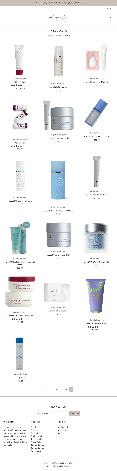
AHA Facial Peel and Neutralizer (20, 315)
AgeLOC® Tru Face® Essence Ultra (97, 262)
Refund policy (36, 451)
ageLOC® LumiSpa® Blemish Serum (58, 210)
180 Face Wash (20, 82)
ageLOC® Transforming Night (58, 255)
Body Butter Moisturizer (96, 323)
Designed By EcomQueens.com (58, 466)
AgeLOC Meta (20, 142)
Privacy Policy (36, 442)
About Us (34, 430)
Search (33, 427)
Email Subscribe (37, 436)
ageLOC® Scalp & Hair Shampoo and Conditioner (20, 263)
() (108, 8)
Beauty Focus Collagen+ (58, 310)
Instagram (64, 430)
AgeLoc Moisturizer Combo (58, 138)
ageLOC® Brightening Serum (20, 201)
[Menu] (4, 18)
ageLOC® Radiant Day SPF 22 (96, 194)
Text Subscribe (36, 439)
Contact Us (35, 433)
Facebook (64, 427)
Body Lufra (20, 377)
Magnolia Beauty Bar (20, 78)
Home (49, 35)
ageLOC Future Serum (58, 87)
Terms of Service (37, 445)
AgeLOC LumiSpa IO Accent (97, 82)
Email (62, 433)
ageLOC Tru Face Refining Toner (97, 136)
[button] (16, 85)
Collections (57, 35)
